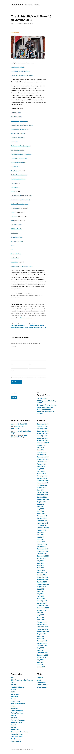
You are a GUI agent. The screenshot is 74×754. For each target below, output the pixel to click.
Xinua (12, 245)
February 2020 (42, 476)
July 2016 (40, 561)
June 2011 (40, 662)
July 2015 (40, 589)
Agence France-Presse (16, 237)
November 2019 (42, 483)
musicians (14, 708)
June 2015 (40, 591)
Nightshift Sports (17, 710)
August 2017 (41, 530)
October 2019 (42, 485)
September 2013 (43, 631)
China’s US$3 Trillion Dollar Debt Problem (22, 75)
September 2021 (43, 443)
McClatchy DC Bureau (17, 241)
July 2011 (40, 660)
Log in (39, 680)
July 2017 (40, 532)
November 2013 (42, 629)
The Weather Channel (16, 224)
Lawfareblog (14, 216)
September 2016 (43, 556)
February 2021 (42, 452)
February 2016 (42, 572)
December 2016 (42, 549)
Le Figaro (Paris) (15, 166)
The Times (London (16, 112)
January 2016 (41, 575)
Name (12, 364)
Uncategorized (16, 741)
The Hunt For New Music (19, 732)
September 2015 (43, 584)
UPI (12, 249)
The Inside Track (17, 734)
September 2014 (43, 608)
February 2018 (42, 516)
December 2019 (42, 480)
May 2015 (40, 594)
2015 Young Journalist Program (22, 680)
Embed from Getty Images (15, 35)
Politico (13, 212)
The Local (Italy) (15, 187)
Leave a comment (29, 23)
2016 (12, 682)
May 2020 (40, 469)
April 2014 (40, 617)
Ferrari (13, 699)
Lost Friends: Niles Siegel (21, 432)
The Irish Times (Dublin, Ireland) (19, 121)
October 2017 (42, 525)
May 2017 (40, 537)
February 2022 (42, 436)
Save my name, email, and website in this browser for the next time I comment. (29, 377)
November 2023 (42, 433)
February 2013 (42, 641)
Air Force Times (15, 258)
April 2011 (40, 664)
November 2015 (42, 579)
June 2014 (40, 612)
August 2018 (41, 502)
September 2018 (43, 499)
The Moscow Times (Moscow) (19, 158)
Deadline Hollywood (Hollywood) (19, 204)
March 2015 (41, 598)
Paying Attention (17, 713)
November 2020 (43, 459)
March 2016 (41, 570)
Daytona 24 (15, 694)
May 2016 (40, 565)
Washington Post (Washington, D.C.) (20, 129)
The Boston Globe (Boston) (18, 137)
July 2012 (40, 648)
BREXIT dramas (25, 71)
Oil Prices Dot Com (16, 254)
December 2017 (42, 521)
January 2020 (42, 478)
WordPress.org (42, 687)
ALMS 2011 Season (17, 687)
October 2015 (42, 582)
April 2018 (40, 511)
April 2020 (41, 471)
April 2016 (40, 568)
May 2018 (40, 509)
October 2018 (42, 497)
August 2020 (41, 464)
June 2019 (40, 490)
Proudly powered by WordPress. (26, 749)
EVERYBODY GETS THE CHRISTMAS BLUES (45, 408)
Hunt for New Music (18, 703)
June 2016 (40, 563)
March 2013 (41, 638)
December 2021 (42, 438)
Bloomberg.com (15, 171)
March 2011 (41, 667)
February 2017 (42, 544)
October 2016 (42, 554)
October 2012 (42, 645)
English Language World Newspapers (32, 295)
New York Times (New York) (18, 133)
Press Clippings (28, 293)
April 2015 (40, 596)
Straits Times (14, 262)
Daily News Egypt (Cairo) (17, 150)
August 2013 (41, 634)
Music (13, 706)
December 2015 (42, 577)
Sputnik (13, 191)
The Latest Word (16, 736)
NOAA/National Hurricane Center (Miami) (22, 266)
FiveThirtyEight (15, 208)
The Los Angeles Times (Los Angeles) (20, 146)
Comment (13, 346)
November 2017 (42, 523)
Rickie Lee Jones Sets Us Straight (45, 412)
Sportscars (15, 729)
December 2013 (42, 627)
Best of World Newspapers (18, 295)
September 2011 (43, 655)
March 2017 (41, 542)
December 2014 (42, 605)
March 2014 (41, 620)
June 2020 (41, 466)
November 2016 (42, 551)
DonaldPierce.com (17, 5)
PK (19, 429)
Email (30, 364)
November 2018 (42, 495)
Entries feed (41, 682)
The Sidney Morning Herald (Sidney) (20, 200)
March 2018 (41, 513)
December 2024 (43, 424)
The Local (13, 183)
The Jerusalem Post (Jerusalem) (19, 175)
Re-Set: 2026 (41, 398)
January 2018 (41, 518)
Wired (12, 220)
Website (12, 371)
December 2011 (42, 653)
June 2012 (40, 650)
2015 (12, 677)
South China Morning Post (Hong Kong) (21, 154)
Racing (13, 727)
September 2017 (43, 528)
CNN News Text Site (16, 229)
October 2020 (42, 462)
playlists (14, 718)
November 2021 (42, 440)
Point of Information (18, 720)
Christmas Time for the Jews (47, 405)
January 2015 (41, 603)
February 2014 (42, 622)
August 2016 (41, 558)
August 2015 (41, 587)
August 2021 (41, 445)
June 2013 (40, 636)
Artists (13, 689)
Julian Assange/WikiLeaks (18, 67)
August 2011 (41, 657)
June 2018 (40, 506)
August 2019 (41, 487)
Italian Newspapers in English (18, 162)
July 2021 (40, 447)
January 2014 (42, 624)
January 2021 (41, 454)
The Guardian (14, 142)
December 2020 (43, 457)
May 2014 (40, 615)
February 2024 (42, 426)
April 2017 (40, 539)
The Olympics (16, 739)
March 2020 (41, 473)
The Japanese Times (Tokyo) (18, 179)
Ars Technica (14, 233)
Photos (13, 715)
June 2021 (40, 450)
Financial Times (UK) (16, 117)
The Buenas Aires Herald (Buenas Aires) (21, 195)
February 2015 (42, 601)
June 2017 (40, 535)
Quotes (13, 725)
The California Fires (16, 71)
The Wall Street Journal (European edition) (22, 125)
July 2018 (40, 504)
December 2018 (42, 492)
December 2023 (42, 431)
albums (13, 685)
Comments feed (42, 685)
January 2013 (41, 643)
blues (13, 692)
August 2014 (41, 610)
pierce (13, 23)
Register (40, 677)
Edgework (14, 696)
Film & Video (15, 701)
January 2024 (42, 429)
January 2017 (41, 546)
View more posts (26, 318)
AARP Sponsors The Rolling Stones (46, 402)
